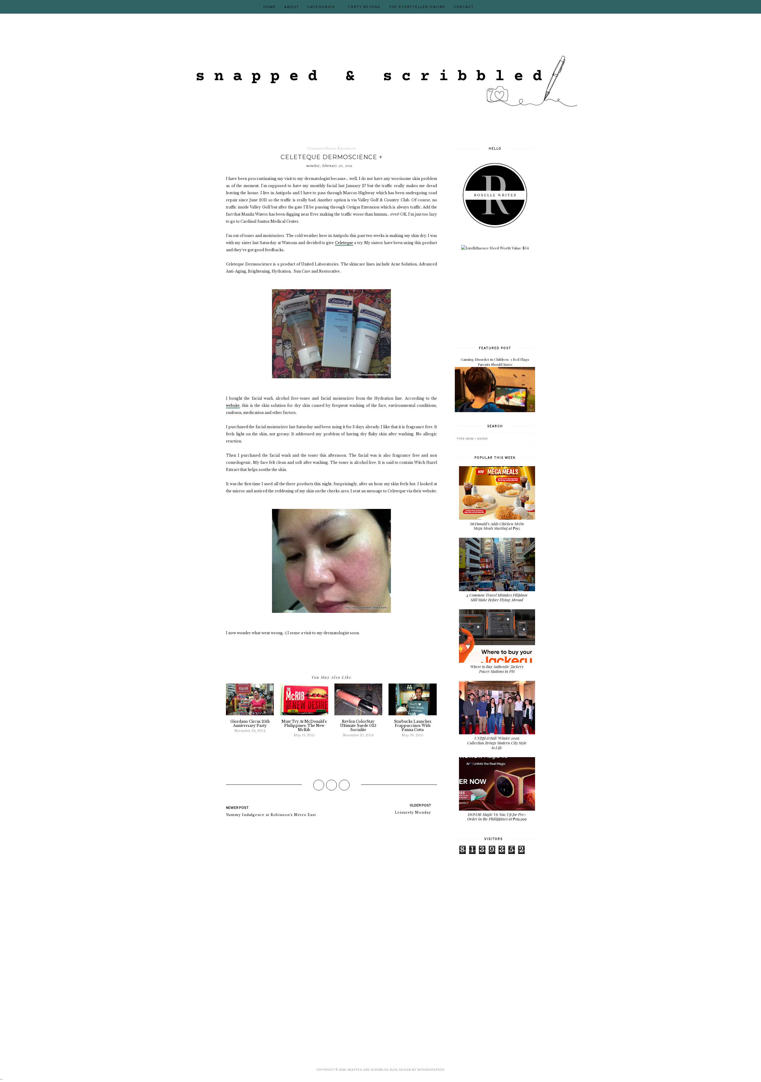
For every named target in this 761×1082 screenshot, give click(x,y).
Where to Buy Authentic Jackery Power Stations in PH (496, 669)
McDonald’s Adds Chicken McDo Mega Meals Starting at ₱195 (497, 526)
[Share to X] (331, 785)
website (233, 405)
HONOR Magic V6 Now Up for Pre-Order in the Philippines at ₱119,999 (497, 817)
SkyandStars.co (430, 1069)
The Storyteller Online (417, 7)
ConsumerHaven (322, 148)
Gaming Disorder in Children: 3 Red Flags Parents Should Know (495, 362)
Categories (321, 7)
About (291, 7)
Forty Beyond (364, 7)
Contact (464, 7)
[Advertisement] (499, 297)
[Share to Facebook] (318, 785)
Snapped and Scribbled (367, 1069)
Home (269, 7)
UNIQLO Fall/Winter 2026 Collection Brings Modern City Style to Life (497, 742)
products (348, 148)
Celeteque (344, 243)
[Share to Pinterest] (344, 785)
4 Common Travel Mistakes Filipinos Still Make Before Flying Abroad (496, 597)
